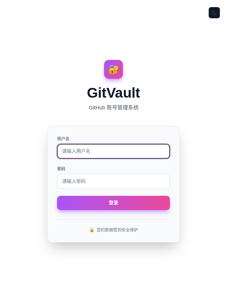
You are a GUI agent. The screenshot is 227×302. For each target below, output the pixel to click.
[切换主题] (214, 12)
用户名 (63, 138)
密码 (61, 168)
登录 (113, 202)
